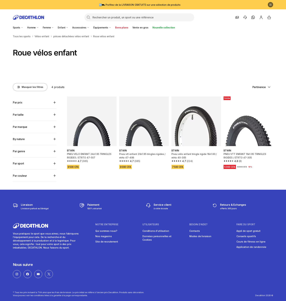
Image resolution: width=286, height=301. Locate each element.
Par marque (20, 127)
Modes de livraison (200, 236)
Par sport (18, 163)
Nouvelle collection (163, 27)
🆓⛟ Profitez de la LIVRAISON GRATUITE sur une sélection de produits (139, 4)
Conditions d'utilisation (155, 230)
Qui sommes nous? (106, 230)
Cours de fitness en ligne (250, 241)
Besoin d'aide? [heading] (198, 224)
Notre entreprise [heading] (106, 224)
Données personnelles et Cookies (156, 238)
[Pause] (270, 4)
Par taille (18, 114)
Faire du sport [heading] (245, 224)
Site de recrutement (106, 241)
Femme (47, 27)
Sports (17, 27)
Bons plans (121, 27)
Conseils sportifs (246, 236)
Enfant (62, 27)
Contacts (194, 230)
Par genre (19, 151)
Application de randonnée (251, 247)
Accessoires (79, 27)
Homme (31, 27)
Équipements (101, 27)
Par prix (17, 102)
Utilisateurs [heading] (150, 224)
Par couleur (20, 175)
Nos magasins (103, 236)
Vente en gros (140, 27)
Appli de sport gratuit (248, 230)
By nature (19, 139)
